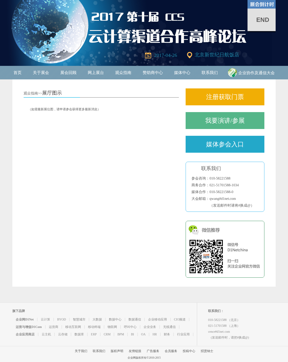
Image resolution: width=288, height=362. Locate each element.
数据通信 (134, 319)
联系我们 (210, 72)
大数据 (97, 319)
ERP (94, 334)
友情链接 (135, 351)
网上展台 (96, 72)
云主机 (46, 334)
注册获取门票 (225, 96)
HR (155, 334)
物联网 (112, 327)
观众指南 (123, 72)
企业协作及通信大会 (256, 73)
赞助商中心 (153, 72)
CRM (107, 334)
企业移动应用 (157, 319)
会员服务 (171, 351)
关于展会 (41, 72)
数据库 (79, 334)
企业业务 (150, 327)
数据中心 (115, 319)
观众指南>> (33, 93)
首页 (18, 72)
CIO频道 (180, 319)
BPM (120, 334)
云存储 (63, 334)
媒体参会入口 (225, 144)
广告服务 (153, 351)
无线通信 (169, 327)
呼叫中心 (130, 327)
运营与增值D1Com (29, 327)
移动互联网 (73, 327)
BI (132, 334)
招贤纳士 (207, 351)
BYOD (61, 319)
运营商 (53, 327)
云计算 (45, 319)
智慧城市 (79, 319)
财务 (167, 334)
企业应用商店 (25, 334)
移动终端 (94, 327)
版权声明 (117, 351)
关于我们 (81, 351)
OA (143, 334)
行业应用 (183, 334)
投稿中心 (189, 351)
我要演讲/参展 (225, 120)
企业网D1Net (25, 319)
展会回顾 (68, 72)
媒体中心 (182, 72)
